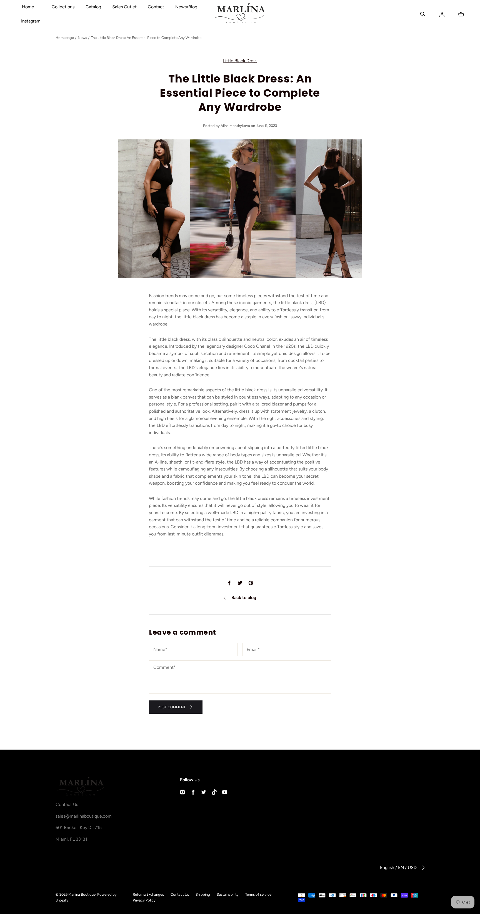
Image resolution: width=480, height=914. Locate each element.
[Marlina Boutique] (240, 14)
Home (28, 6)
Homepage (65, 38)
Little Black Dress (240, 60)
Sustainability (228, 894)
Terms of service (258, 894)
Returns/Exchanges (148, 894)
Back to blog (243, 597)
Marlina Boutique (82, 894)
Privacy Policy (144, 900)
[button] (422, 14)
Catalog (93, 6)
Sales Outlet (124, 6)
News (82, 38)
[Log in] (442, 14)
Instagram (31, 21)
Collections (63, 6)
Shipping (203, 894)
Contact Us (180, 894)
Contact (156, 6)
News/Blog (186, 6)
